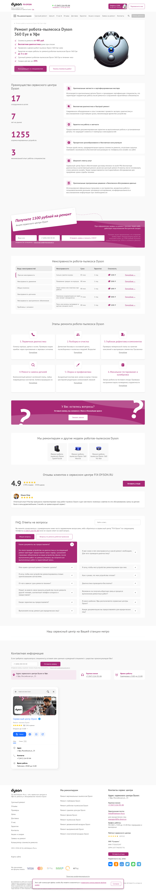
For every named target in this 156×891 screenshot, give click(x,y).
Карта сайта (16, 857)
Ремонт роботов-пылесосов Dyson (74, 805)
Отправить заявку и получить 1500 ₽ (83, 238)
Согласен (116, 884)
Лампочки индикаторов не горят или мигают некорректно (68, 297)
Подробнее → (130, 275)
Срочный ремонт (41, 16)
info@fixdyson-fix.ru (116, 813)
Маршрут (21, 734)
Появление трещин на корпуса (67, 281)
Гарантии (83, 16)
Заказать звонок (78, 417)
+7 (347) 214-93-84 (62, 5)
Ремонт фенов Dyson (68, 815)
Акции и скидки (94, 16)
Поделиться (110, 864)
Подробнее (33, 353)
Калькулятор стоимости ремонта (24, 842)
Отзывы (66, 16)
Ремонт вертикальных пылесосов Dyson (76, 796)
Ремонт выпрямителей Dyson (72, 829)
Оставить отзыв (133, 483)
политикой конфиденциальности (44, 242)
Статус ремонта (138, 16)
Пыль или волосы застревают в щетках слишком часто (67, 305)
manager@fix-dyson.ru (117, 819)
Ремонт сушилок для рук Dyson (72, 810)
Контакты (120, 16)
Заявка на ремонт (108, 16)
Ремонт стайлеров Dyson (70, 801)
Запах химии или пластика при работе (67, 289)
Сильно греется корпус (64, 275)
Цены (51, 16)
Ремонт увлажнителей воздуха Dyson (75, 824)
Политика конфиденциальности (78, 876)
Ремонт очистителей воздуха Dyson (74, 834)
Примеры (15, 810)
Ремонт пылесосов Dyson (70, 820)
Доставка (74, 16)
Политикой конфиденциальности (60, 668)
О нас (58, 16)
